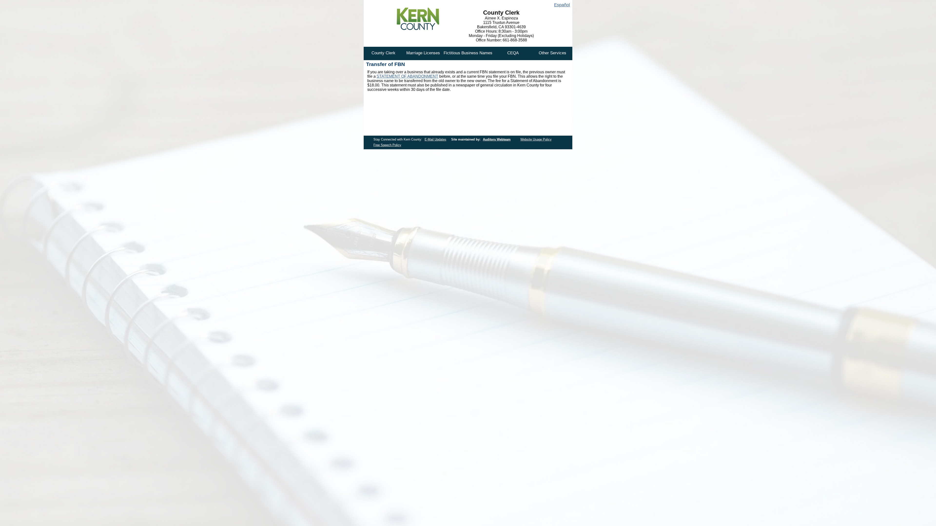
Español (562, 4)
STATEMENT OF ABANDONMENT (407, 76)
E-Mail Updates (435, 139)
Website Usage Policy (536, 139)
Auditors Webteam (497, 139)
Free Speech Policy (387, 145)
